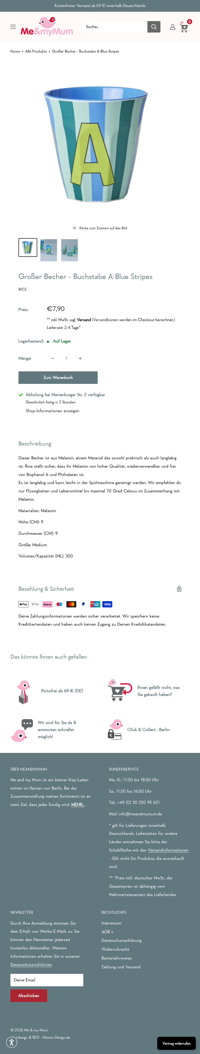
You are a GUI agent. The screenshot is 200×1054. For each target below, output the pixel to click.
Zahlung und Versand (121, 967)
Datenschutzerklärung (122, 940)
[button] (11, 1042)
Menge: (24, 358)
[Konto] (172, 27)
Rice (22, 289)
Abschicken (28, 995)
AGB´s (107, 932)
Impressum (111, 923)
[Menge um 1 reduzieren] (52, 358)
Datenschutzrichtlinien (31, 964)
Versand (84, 320)
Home (15, 51)
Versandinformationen (168, 850)
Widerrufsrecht (115, 949)
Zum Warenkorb (58, 377)
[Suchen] (153, 27)
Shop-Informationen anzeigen (52, 411)
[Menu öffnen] (13, 27)
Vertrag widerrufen (176, 1043)
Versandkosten (105, 320)
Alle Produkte (36, 51)
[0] (184, 26)
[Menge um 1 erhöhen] (80, 358)
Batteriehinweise (117, 958)
